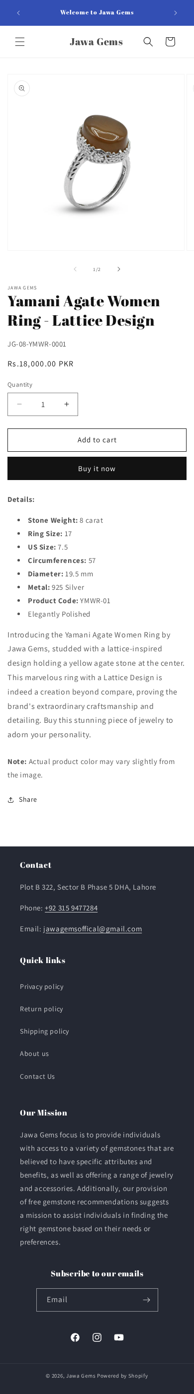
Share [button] (28, 799)
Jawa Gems (81, 1375)
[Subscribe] (147, 1300)
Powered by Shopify (122, 1375)
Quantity (19, 384)
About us (34, 1053)
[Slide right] (119, 269)
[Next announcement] (176, 13)
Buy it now (97, 468)
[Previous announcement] (18, 13)
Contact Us (37, 1076)
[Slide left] (75, 269)
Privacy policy (41, 986)
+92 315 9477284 (71, 907)
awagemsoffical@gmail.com (94, 928)
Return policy (41, 1008)
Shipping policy (44, 1031)
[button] (20, 42)
